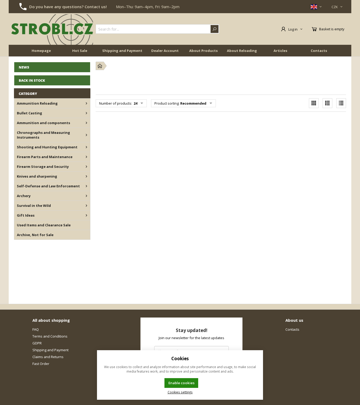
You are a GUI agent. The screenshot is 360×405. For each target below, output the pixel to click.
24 (135, 103)
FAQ (35, 329)
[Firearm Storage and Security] (86, 167)
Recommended (193, 103)
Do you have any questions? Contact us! (68, 6)
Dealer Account (165, 50)
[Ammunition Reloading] (86, 103)
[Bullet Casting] (86, 113)
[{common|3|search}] (214, 29)
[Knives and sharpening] (86, 176)
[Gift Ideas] (86, 215)
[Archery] (86, 196)
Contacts (319, 50)
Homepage (41, 50)
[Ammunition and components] (86, 123)
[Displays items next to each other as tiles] (314, 103)
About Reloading (242, 50)
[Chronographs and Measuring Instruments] (86, 135)
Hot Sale (79, 50)
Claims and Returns (48, 356)
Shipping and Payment (122, 50)
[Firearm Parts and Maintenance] (86, 157)
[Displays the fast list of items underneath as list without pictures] (341, 103)
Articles (280, 50)
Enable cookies (181, 382)
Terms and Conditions (49, 336)
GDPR (37, 343)
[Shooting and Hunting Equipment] (86, 147)
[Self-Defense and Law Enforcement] (86, 186)
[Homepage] (100, 66)
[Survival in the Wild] (86, 206)
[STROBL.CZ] (52, 29)
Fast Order (40, 363)
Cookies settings (180, 392)
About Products (203, 50)
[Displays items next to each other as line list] (327, 103)
